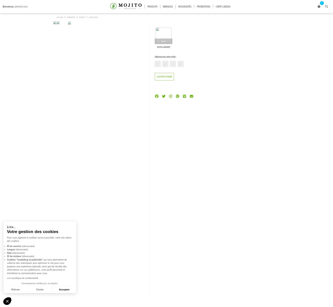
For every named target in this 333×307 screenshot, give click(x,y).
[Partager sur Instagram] (171, 96)
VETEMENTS (71, 17)
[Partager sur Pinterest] (178, 96)
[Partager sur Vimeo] (184, 96)
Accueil (60, 17)
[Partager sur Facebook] (157, 96)
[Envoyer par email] (191, 96)
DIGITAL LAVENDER (163, 47)
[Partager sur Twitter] (164, 96)
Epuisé (163, 41)
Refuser (15, 289)
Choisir (40, 289)
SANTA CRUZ (93, 17)
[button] (7, 301)
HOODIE (82, 17)
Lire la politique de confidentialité (22, 278)
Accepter (64, 289)
